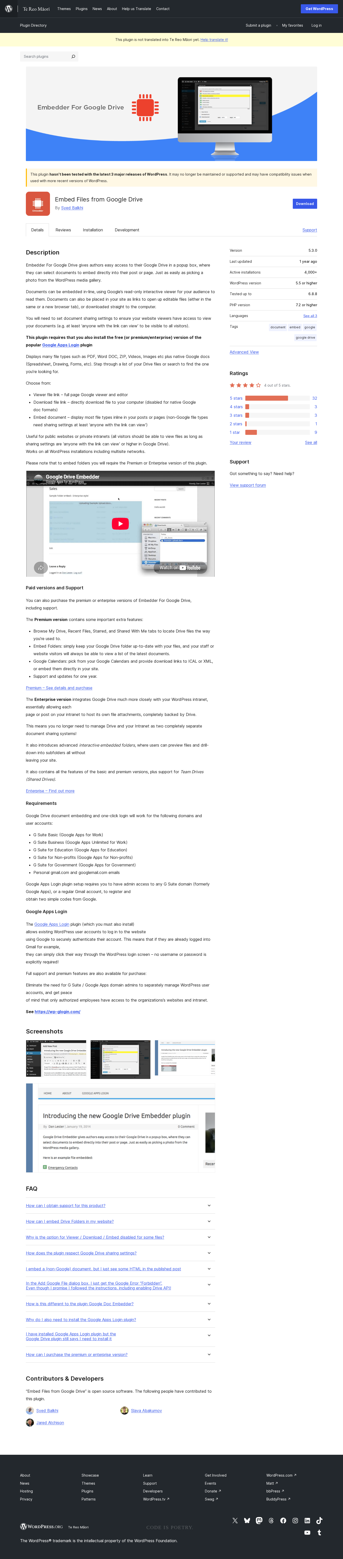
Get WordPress (319, 9)
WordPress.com (281, 1475)
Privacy (26, 1499)
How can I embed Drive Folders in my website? (70, 1221)
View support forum (248, 485)
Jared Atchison (50, 1422)
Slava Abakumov (146, 1410)
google (309, 327)
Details (37, 229)
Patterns (89, 1499)
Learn (147, 1475)
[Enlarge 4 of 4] (208, 1090)
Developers (153, 1491)
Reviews (63, 229)
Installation (93, 229)
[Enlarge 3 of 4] (208, 1046)
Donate (213, 1491)
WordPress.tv (156, 1499)
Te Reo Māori (78, 1527)
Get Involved (215, 1475)
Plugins (87, 1491)
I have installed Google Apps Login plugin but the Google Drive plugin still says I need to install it (71, 1336)
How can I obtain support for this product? (65, 1205)
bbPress (275, 1491)
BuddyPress (278, 1499)
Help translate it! (214, 39)
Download (305, 203)
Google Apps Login (60, 344)
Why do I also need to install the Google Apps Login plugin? (81, 1319)
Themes (88, 1483)
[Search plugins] (73, 56)
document (277, 327)
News (24, 1483)
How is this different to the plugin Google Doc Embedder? (80, 1304)
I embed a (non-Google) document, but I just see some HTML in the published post (103, 1269)
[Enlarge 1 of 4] (79, 1046)
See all (311, 442)
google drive (305, 337)
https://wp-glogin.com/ (57, 1011)
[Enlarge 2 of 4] (143, 1046)
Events (210, 1483)
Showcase (90, 1475)
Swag (211, 1499)
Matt (272, 1483)
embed (295, 327)
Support (310, 229)
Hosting (26, 1491)
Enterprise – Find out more (50, 790)
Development (127, 229)
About (25, 1475)
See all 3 (310, 316)
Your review (240, 442)
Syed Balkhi (72, 207)
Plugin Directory (33, 25)
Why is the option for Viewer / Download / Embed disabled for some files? (95, 1237)
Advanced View (244, 351)
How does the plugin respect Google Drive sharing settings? (81, 1253)
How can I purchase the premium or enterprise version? (77, 1354)
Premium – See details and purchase (59, 687)
